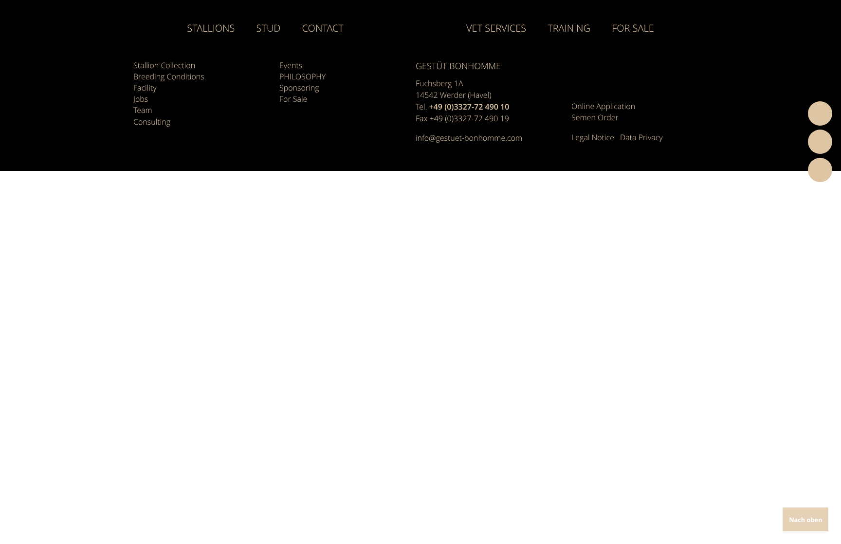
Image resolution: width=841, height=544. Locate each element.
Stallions (211, 28)
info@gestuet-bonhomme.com (469, 137)
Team (142, 110)
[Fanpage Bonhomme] (578, 72)
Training (569, 28)
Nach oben (805, 519)
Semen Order (595, 117)
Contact (323, 28)
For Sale (633, 28)
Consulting (151, 121)
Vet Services (496, 28)
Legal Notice (592, 137)
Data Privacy (641, 137)
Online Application (603, 106)
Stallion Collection (164, 65)
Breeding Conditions (168, 76)
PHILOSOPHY (302, 76)
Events (290, 65)
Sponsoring (299, 87)
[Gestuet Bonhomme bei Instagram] (595, 72)
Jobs (140, 99)
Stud (268, 28)
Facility (145, 87)
